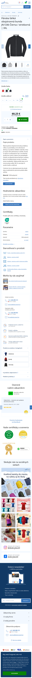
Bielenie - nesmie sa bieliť (13, 257)
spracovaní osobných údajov (19, 605)
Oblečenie (7, 12)
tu (14, 669)
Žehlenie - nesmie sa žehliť (13, 265)
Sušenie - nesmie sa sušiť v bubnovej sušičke (17, 261)
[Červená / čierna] (3, 91)
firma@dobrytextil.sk (13, 317)
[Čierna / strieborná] (6, 91)
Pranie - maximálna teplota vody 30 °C (16, 253)
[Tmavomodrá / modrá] (10, 91)
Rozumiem (14, 673)
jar (24, 240)
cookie (14, 662)
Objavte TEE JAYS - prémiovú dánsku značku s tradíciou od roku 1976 (17, 287)
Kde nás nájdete (17, 640)
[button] (29, 46)
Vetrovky (20, 12)
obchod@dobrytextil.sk (14, 304)
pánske (26, 234)
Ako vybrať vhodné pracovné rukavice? (18, 281)
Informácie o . (16, 605)
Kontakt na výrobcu (8, 244)
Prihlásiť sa (25, 600)
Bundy (13, 12)
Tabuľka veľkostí (27, 96)
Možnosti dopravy (17, 109)
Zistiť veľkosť (8, 183)
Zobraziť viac (4, 80)
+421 (13, 300)
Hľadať (27, 7)
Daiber (26, 231)
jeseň (27, 240)
